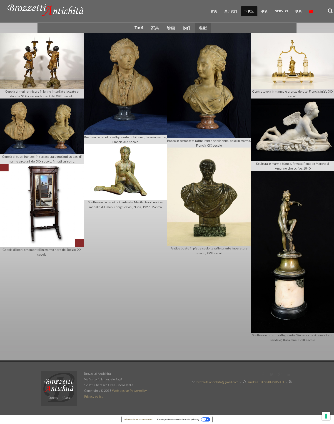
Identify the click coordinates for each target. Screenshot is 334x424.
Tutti (138, 27)
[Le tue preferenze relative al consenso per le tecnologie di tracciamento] (326, 416)
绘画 (171, 27)
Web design (121, 390)
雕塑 (203, 27)
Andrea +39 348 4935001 (266, 382)
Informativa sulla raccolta (138, 419)
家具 (155, 27)
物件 (187, 27)
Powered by (138, 390)
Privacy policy (93, 396)
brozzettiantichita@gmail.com (217, 382)
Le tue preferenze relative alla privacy (178, 419)
